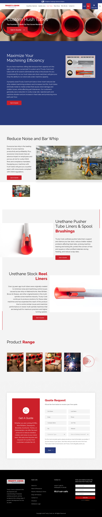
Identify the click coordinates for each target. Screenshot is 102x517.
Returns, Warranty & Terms (38, 491)
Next (49, 450)
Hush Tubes (50, 6)
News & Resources (36, 488)
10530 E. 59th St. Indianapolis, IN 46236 (60, 486)
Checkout (34, 501)
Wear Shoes (57, 6)
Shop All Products (36, 494)
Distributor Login (36, 504)
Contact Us (71, 6)
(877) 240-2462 (61, 491)
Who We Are (64, 6)
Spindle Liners (41, 6)
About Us (34, 485)
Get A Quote (14, 103)
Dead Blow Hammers (32, 6)
